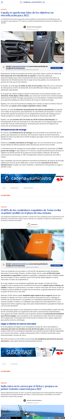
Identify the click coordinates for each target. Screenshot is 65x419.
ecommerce (14, 364)
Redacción (34, 224)
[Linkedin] (27, 418)
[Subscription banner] (32, 358)
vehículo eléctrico (28, 188)
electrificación (15, 188)
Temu (4, 364)
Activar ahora (55, 68)
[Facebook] (5, 418)
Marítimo (4, 383)
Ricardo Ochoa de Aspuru (34, 27)
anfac (4, 188)
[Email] (59, 418)
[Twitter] (16, 418)
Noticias (3, 9)
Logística (4, 207)
